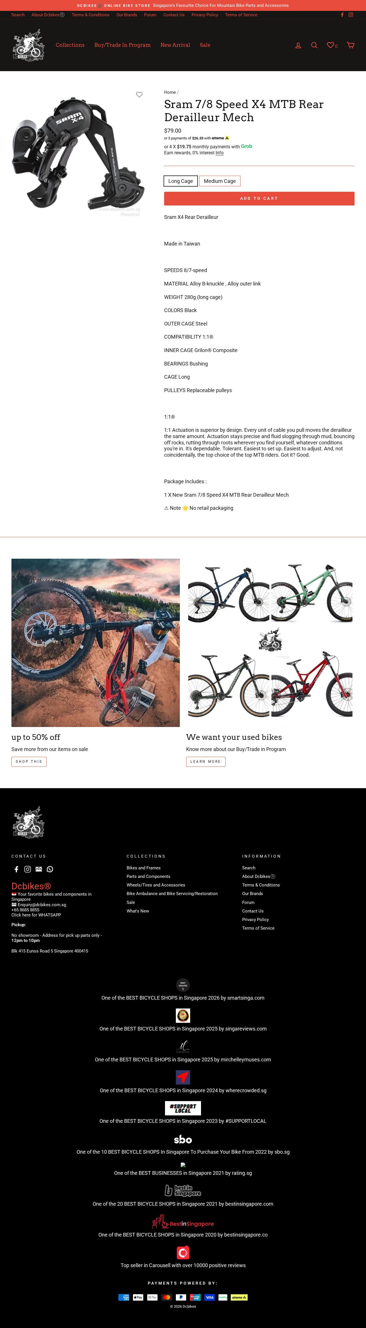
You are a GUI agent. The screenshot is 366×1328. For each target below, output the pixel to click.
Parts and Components (148, 876)
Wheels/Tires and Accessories (156, 885)
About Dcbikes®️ (48, 14)
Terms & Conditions (91, 14)
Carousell (159, 1265)
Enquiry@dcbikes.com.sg (42, 904)
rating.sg (242, 1173)
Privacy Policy (205, 14)
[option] (183, 5)
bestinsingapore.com (249, 1204)
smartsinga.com (245, 998)
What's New (138, 911)
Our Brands (126, 14)
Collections (70, 45)
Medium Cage (220, 181)
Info (220, 152)
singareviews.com (246, 1029)
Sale (205, 45)
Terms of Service (241, 14)
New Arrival (175, 45)
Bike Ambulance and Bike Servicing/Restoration (172, 893)
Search (18, 14)
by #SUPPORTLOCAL (242, 1121)
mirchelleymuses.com (246, 1060)
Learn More (205, 762)
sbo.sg (282, 1152)
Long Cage (180, 181)
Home (170, 92)
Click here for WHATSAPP (36, 915)
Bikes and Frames (144, 867)
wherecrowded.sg (246, 1090)
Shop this (29, 762)
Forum (150, 14)
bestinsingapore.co (246, 1235)
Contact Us (174, 14)
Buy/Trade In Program (122, 45)
